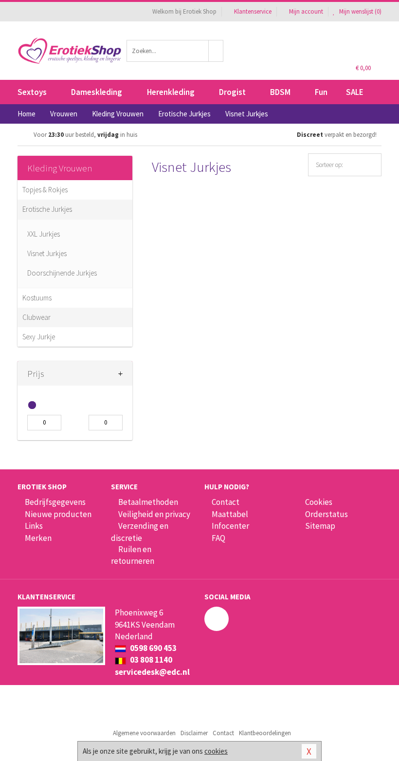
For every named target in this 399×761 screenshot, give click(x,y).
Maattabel (230, 514)
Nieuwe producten (58, 514)
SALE (354, 92)
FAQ (218, 538)
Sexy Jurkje (38, 336)
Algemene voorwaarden (144, 733)
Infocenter (230, 525)
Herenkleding (171, 92)
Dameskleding (96, 92)
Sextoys (32, 92)
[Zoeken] (216, 51)
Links (34, 525)
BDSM (280, 92)
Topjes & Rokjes (45, 189)
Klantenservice (253, 11)
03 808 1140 (150, 659)
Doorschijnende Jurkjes (62, 273)
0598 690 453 (152, 648)
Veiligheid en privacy (154, 514)
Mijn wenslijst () (359, 11)
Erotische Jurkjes (47, 209)
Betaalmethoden (148, 502)
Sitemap (320, 525)
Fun (321, 92)
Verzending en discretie (139, 531)
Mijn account (306, 11)
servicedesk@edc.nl (152, 672)
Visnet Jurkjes (47, 253)
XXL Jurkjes (43, 234)
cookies (216, 751)
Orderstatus (326, 514)
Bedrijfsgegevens (55, 502)
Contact (225, 502)
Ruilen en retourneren (132, 555)
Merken (38, 538)
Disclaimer (194, 733)
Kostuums (37, 297)
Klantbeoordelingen (265, 733)
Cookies (318, 502)
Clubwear (36, 317)
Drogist (232, 92)
